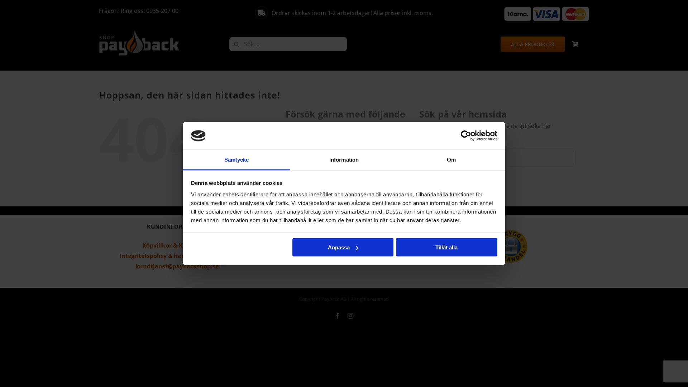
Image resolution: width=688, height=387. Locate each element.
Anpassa (339, 247)
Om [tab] (451, 159)
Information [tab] (344, 159)
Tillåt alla (446, 247)
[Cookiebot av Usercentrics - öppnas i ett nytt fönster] (466, 135)
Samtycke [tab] (236, 159)
